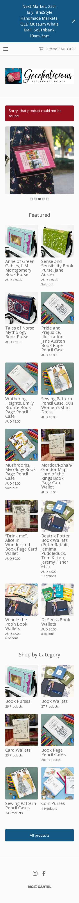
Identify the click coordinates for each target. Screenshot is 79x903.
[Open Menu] (5, 49)
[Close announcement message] (73, 21)
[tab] (32, 199)
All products (39, 835)
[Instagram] (35, 873)
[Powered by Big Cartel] (39, 887)
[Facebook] (44, 873)
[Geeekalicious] (39, 76)
